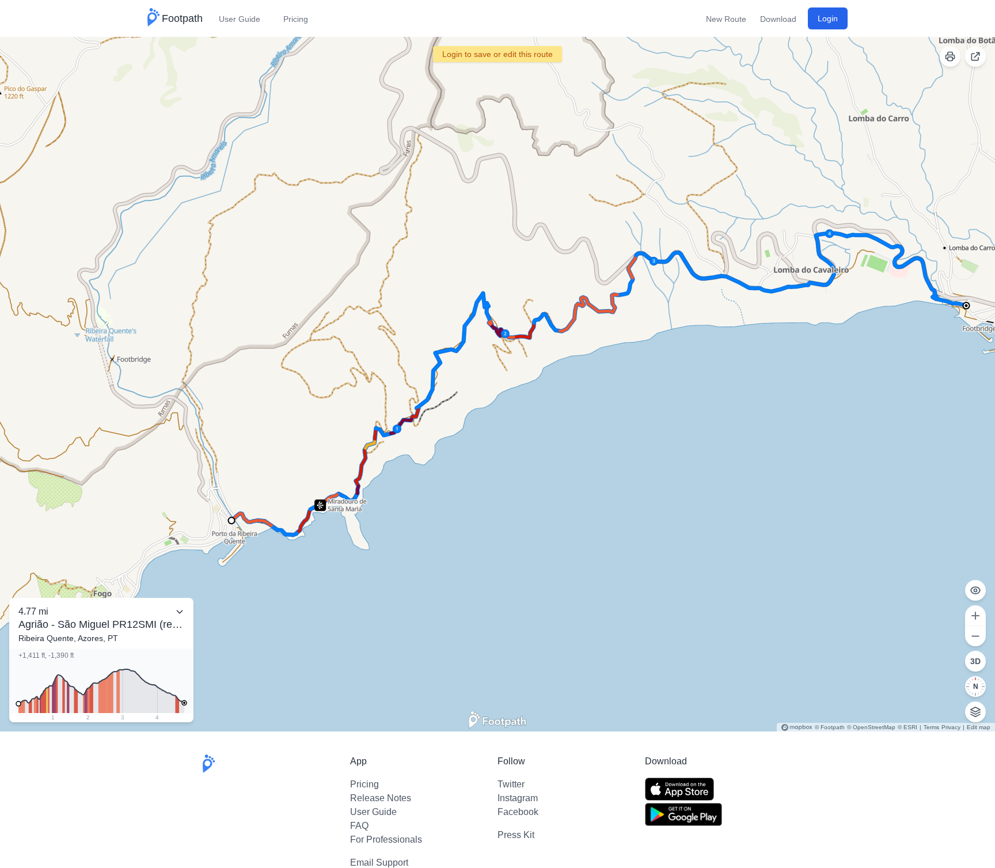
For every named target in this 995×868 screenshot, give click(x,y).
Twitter (511, 784)
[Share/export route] (975, 56)
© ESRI (907, 727)
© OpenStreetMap (871, 727)
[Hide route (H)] (975, 590)
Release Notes (380, 798)
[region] (497, 384)
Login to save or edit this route (497, 54)
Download (778, 19)
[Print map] (950, 56)
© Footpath (830, 727)
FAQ (359, 826)
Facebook (518, 812)
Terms (931, 727)
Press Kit (516, 835)
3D (975, 661)
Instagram (518, 798)
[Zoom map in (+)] (975, 615)
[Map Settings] (975, 712)
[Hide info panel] (179, 612)
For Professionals (386, 839)
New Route (726, 19)
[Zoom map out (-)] (975, 636)
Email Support (379, 862)
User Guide (239, 19)
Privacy (950, 727)
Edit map (978, 727)
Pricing (295, 19)
